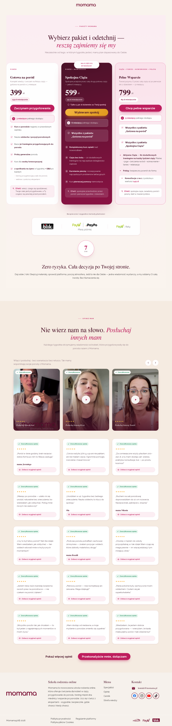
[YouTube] (149, 696)
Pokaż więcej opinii (58, 656)
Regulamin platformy (86, 718)
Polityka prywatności (61, 718)
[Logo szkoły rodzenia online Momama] (86, 5)
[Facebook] (134, 696)
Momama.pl (12, 720)
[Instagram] (142, 696)
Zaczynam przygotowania (32, 108)
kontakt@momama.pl (147, 687)
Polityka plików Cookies (62, 722)
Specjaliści (109, 687)
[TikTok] (156, 696)
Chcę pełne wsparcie (140, 108)
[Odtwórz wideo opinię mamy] (36, 400)
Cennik (107, 696)
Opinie (107, 691)
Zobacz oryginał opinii (31, 470)
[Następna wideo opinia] (155, 363)
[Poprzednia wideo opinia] (148, 363)
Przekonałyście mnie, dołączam (104, 656)
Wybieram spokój (86, 112)
